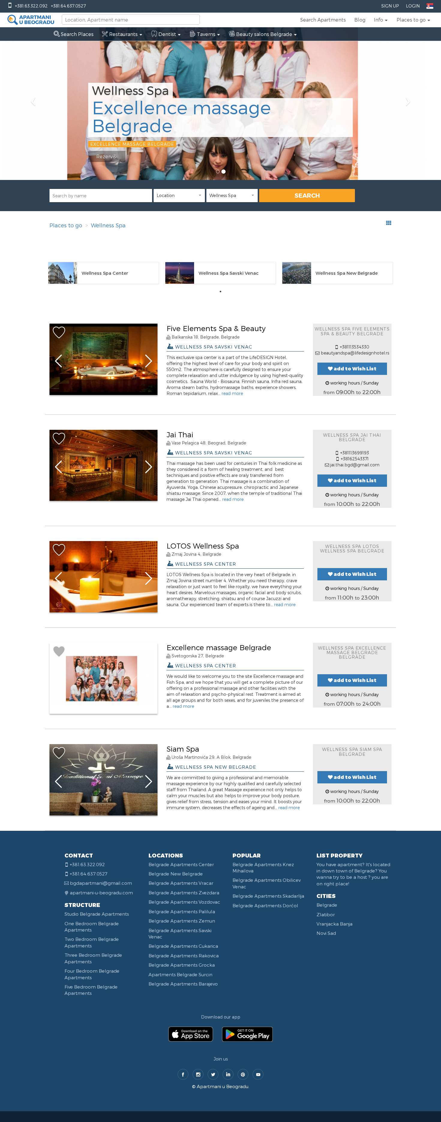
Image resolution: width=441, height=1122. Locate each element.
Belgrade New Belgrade (175, 873)
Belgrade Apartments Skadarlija (268, 896)
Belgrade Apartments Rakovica (183, 955)
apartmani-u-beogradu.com (101, 892)
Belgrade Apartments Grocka (181, 965)
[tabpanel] (103, 273)
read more (232, 393)
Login (413, 5)
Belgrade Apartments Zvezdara (183, 892)
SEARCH (307, 195)
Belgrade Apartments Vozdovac (184, 902)
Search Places (77, 34)
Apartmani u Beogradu (222, 1086)
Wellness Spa (108, 225)
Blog (359, 19)
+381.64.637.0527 (68, 5)
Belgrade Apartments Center (181, 864)
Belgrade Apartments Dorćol (265, 905)
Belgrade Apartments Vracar (180, 883)
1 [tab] (220, 292)
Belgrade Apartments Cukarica (183, 946)
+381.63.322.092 (31, 5)
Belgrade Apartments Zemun (181, 920)
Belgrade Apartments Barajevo (183, 983)
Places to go (66, 225)
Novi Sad (326, 933)
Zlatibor (325, 914)
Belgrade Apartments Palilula (181, 911)
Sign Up (390, 5)
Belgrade (326, 905)
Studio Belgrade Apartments (96, 914)
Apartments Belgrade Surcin (180, 974)
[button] (381, 20)
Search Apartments (323, 19)
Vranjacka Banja (334, 923)
